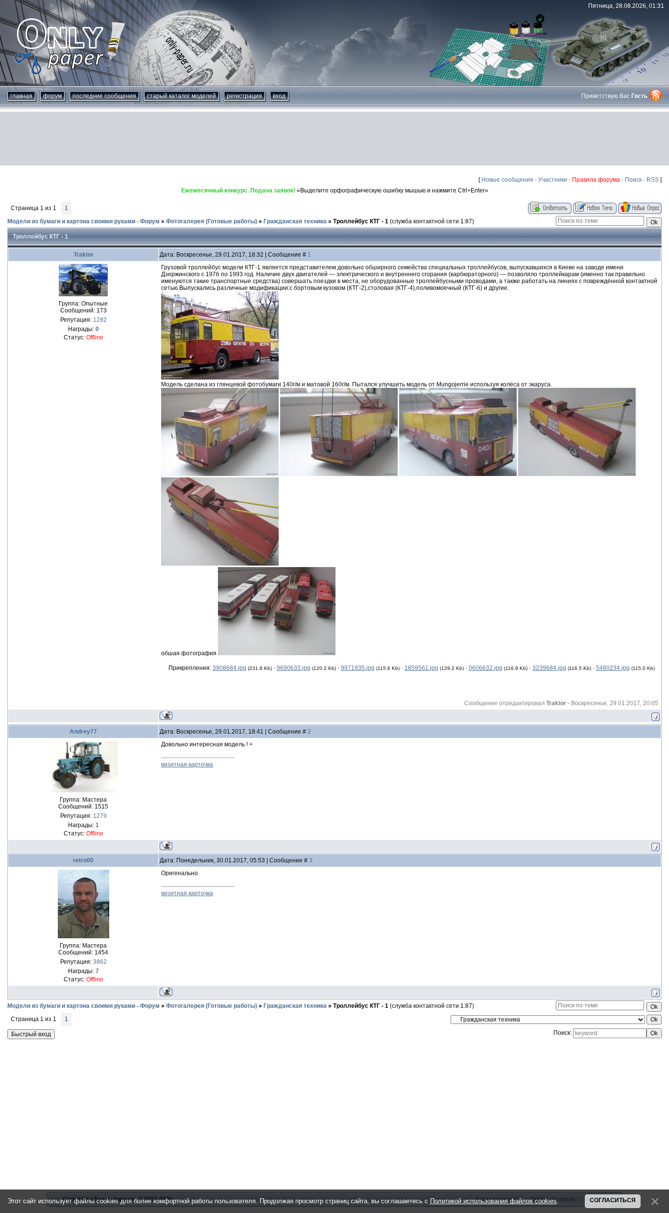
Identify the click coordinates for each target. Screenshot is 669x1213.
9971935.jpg (358, 668)
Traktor (83, 254)
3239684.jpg (549, 668)
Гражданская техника (295, 221)
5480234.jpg (613, 668)
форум (52, 96)
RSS (652, 179)
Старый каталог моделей (181, 96)
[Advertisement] (334, 139)
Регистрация (244, 96)
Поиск (633, 179)
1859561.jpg (421, 668)
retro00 (83, 860)
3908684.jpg (229, 668)
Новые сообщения (507, 179)
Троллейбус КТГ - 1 (360, 221)
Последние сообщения (104, 96)
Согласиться (613, 1200)
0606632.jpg (485, 668)
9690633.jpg (294, 668)
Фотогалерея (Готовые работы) (211, 221)
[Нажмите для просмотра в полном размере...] (220, 377)
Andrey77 (83, 731)
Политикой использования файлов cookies (493, 1201)
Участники (552, 179)
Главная (21, 96)
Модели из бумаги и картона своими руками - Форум (83, 221)
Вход (279, 96)
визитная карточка (187, 764)
